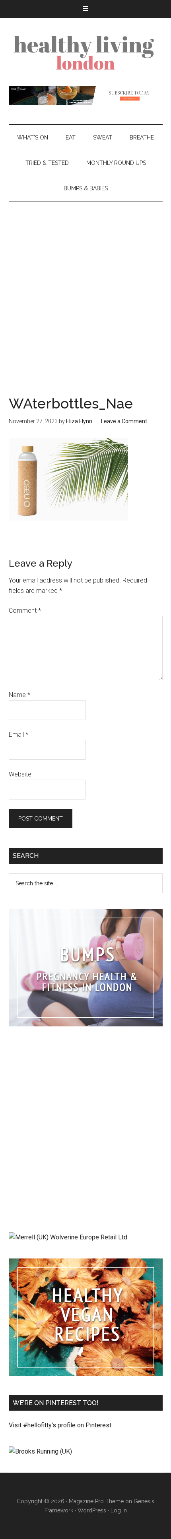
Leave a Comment (124, 421)
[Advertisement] (85, 290)
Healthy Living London (86, 52)
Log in (119, 1510)
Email (18, 734)
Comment (25, 610)
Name (19, 695)
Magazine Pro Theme (96, 1501)
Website (20, 774)
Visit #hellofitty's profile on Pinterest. (61, 1425)
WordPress (92, 1510)
